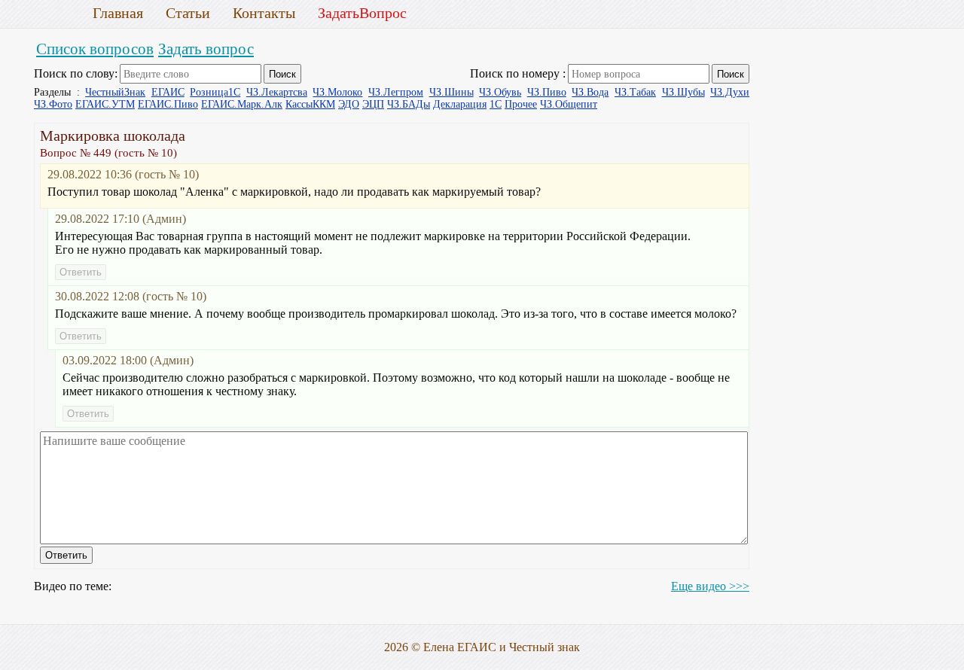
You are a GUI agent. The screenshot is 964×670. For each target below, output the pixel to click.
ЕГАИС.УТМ (105, 104)
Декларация (460, 104)
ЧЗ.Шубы (683, 92)
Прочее (521, 104)
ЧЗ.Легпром (395, 92)
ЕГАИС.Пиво (168, 104)
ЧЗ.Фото (53, 104)
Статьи (188, 13)
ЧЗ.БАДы (408, 104)
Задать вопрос (206, 48)
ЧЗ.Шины (451, 92)
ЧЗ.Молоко (337, 92)
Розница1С (215, 92)
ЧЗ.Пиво (546, 92)
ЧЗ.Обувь (500, 92)
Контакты (264, 13)
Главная (118, 13)
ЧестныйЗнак (115, 92)
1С (496, 104)
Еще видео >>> (710, 586)
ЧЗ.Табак (635, 92)
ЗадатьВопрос (362, 13)
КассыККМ (310, 104)
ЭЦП (373, 104)
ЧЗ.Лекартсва (276, 92)
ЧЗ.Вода (590, 92)
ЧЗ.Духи (729, 92)
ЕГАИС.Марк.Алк (241, 104)
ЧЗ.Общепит (568, 104)
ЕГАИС (168, 92)
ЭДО (348, 104)
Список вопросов (95, 48)
